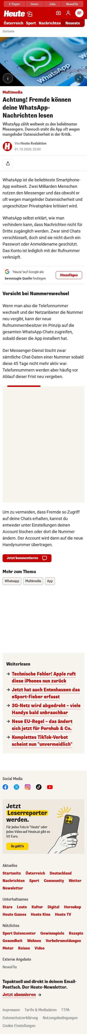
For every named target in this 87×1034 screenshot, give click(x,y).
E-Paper (14, 4)
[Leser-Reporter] (58, 13)
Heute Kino (40, 914)
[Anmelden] (68, 13)
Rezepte (76, 933)
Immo (34, 4)
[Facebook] (5, 786)
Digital (53, 907)
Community (54, 881)
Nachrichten (14, 881)
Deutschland (60, 873)
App (50, 581)
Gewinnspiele (52, 933)
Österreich (13, 23)
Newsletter (13, 888)
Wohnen (34, 941)
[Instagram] (27, 786)
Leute (22, 907)
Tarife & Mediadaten (41, 1009)
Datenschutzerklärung (20, 1017)
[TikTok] (39, 786)
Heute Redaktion (33, 143)
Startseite (8, 31)
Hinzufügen (69, 275)
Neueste (72, 23)
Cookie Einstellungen (19, 1025)
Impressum (11, 1009)
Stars (7, 907)
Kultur (37, 907)
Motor (8, 948)
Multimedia (33, 581)
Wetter (75, 881)
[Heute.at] (14, 13)
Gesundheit (13, 941)
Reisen (24, 948)
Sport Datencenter (19, 933)
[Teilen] (8, 163)
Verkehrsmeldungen (63, 941)
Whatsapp (12, 581)
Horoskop (72, 907)
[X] (16, 786)
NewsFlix (72, 4)
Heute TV (63, 914)
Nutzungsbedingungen (60, 1017)
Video (40, 948)
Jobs (52, 4)
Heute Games (14, 914)
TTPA (65, 1009)
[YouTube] (50, 786)
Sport (31, 23)
